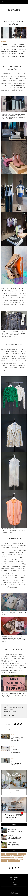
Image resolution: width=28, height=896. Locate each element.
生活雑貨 (20, 859)
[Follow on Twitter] (12, 868)
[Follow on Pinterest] (15, 868)
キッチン (10, 855)
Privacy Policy (14, 884)
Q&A (14, 882)
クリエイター (14, 853)
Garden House (5, 859)
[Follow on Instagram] (9, 868)
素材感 (22, 855)
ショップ (3, 41)
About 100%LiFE (14, 877)
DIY (6, 855)
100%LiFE (14, 9)
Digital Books (14, 879)
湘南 (16, 857)
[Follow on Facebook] (18, 868)
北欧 (18, 855)
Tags (14, 850)
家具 (10, 859)
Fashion (14, 16)
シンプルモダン (11, 860)
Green (24, 853)
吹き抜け (20, 853)
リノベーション (15, 859)
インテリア (8, 853)
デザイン (3, 857)
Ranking (14, 824)
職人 (7, 857)
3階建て (3, 853)
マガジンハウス (24, 2)
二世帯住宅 (20, 857)
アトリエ (14, 855)
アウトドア (11, 857)
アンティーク (4, 860)
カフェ (3, 855)
